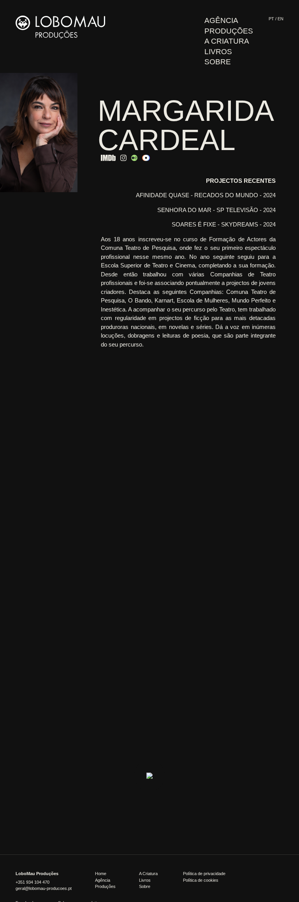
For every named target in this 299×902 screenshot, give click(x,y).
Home (100, 873)
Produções (228, 31)
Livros (218, 52)
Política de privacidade (204, 873)
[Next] (64, 138)
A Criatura (226, 41)
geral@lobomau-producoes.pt (44, 888)
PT (271, 18)
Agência (221, 20)
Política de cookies (200, 880)
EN (280, 18)
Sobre (217, 62)
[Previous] (13, 138)
